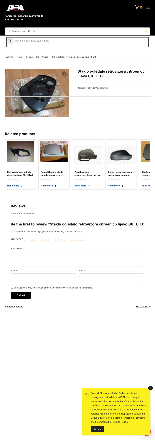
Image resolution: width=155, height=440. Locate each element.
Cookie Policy (120, 421)
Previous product (15, 306)
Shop (19, 57)
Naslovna (9, 57)
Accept (97, 429)
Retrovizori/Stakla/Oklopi (37, 57)
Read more (13, 185)
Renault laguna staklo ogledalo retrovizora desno (52, 175)
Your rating (17, 238)
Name (14, 270)
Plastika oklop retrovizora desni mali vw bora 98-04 (87, 175)
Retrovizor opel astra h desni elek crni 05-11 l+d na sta (20, 175)
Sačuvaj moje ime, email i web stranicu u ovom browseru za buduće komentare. (53, 287)
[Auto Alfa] (16, 7)
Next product (142, 306)
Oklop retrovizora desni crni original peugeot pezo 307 (120, 175)
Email (82, 270)
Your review (17, 248)
